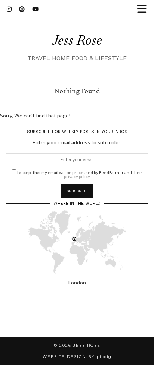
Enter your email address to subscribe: (77, 142)
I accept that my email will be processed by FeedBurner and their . (79, 174)
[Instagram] (9, 9)
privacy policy (77, 176)
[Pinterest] (22, 9)
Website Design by (77, 356)
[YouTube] (35, 9)
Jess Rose (77, 41)
